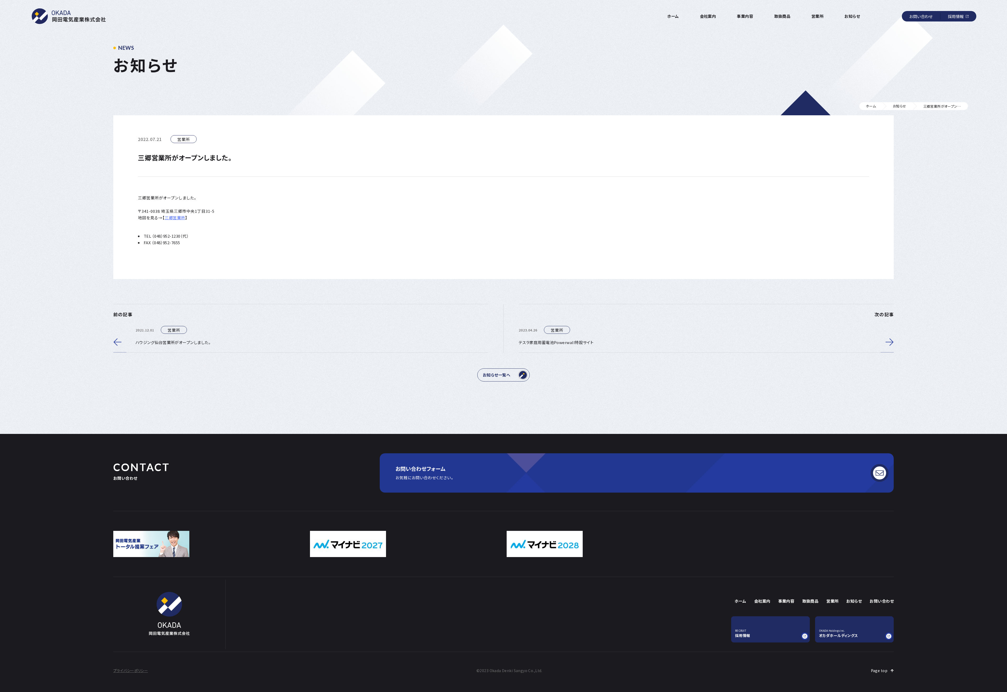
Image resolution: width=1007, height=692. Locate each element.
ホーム (673, 16)
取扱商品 (782, 16)
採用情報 (956, 16)
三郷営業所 (175, 217)
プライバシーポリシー (130, 670)
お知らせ (852, 16)
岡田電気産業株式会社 (68, 16)
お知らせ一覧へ (496, 375)
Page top (879, 670)
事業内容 (745, 16)
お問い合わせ (921, 16)
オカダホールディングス (838, 633)
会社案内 (708, 16)
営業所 (817, 16)
